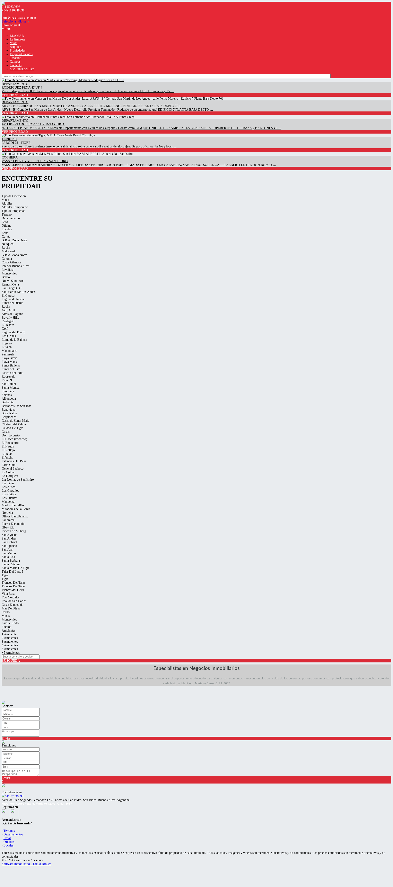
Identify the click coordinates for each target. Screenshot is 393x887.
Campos (15, 61)
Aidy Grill (8, 310)
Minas (6, 615)
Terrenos (9, 830)
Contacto (15, 65)
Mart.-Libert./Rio (13, 505)
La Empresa (17, 39)
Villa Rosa (8, 593)
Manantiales (9, 350)
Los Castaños (10, 490)
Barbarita (8, 402)
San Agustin (9, 534)
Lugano (7, 343)
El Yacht (7, 457)
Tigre (5, 575)
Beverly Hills (10, 317)
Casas (7, 838)
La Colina (8, 472)
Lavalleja (8, 269)
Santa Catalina (11, 564)
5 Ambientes (10, 649)
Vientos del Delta (13, 590)
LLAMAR (17, 35)
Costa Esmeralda (12, 604)
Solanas (7, 395)
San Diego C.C (11, 288)
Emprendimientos (21, 54)
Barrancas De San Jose (16, 406)
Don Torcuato (11, 435)
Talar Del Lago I (12, 571)
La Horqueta (10, 476)
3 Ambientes (10, 641)
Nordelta (7, 512)
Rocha (6, 247)
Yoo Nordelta (10, 597)
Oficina (6, 225)
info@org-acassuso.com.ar (19, 17)
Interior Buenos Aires (15, 266)
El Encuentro (10, 442)
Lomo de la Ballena (14, 339)
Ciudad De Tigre (12, 428)
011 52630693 (14, 796)
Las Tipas (8, 483)
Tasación (15, 58)
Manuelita (8, 501)
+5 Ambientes (11, 652)
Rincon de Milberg (14, 531)
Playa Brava (9, 358)
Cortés (6, 236)
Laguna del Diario (13, 332)
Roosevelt (8, 376)
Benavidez (8, 409)
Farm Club (9, 465)
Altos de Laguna (12, 314)
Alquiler (15, 46)
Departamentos (13, 834)
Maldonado (9, 251)
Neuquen (8, 244)
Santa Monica (10, 387)
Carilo (6, 612)
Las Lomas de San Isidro (18, 479)
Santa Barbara (11, 560)
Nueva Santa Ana (13, 280)
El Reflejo (8, 450)
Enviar (6, 738)
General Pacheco (13, 468)
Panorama (8, 520)
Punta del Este (11, 369)
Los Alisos (8, 487)
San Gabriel (9, 542)
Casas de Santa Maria (15, 420)
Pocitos (6, 626)
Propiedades (18, 50)
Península (8, 354)
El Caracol (8, 295)
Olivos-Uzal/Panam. (15, 516)
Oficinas (8, 841)
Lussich (7, 347)
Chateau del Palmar (14, 424)
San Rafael (9, 384)
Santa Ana (8, 557)
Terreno (7, 214)
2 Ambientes (10, 638)
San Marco (9, 553)
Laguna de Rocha (13, 299)
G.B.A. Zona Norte (14, 255)
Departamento (11, 218)
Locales (7, 229)
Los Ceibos (9, 494)
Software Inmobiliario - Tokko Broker (26, 864)
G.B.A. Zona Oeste (14, 240)
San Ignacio (9, 545)
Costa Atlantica (11, 262)
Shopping (8, 391)
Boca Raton (9, 413)
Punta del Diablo (12, 303)
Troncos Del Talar (13, 582)
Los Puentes (9, 498)
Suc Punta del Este (22, 69)
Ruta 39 (7, 380)
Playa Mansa (10, 361)
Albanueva (9, 398)
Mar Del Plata (11, 608)
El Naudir (8, 446)
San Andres (9, 538)
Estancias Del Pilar (14, 461)
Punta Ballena (11, 365)
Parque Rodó (10, 623)
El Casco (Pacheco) (14, 439)
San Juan (7, 549)
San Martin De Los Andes (18, 291)
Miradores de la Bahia (16, 509)
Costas (6, 431)
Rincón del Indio (12, 372)
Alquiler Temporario (15, 207)
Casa (5, 222)
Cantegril (8, 321)
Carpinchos (9, 417)
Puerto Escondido (13, 523)
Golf (5, 328)
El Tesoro (8, 325)
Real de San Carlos (14, 601)
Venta (13, 43)
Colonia (7, 258)
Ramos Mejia (10, 284)
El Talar (7, 453)
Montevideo (9, 273)
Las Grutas (9, 336)
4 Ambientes (10, 645)
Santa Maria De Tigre (15, 568)
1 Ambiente (9, 634)
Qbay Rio (8, 527)
